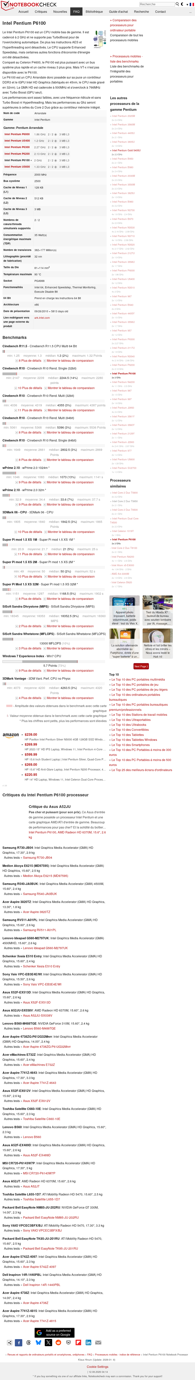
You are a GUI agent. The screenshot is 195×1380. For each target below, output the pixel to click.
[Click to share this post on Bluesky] (38, 1342)
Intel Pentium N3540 (123, 356)
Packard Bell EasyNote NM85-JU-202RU (51, 1217)
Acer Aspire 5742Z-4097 (39, 1266)
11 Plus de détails (28, 410)
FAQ (76, 11)
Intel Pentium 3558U (123, 262)
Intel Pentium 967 (122, 296)
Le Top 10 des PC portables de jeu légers (140, 689)
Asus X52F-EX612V (36, 1101)
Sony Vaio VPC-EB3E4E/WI (42, 984)
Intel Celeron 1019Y (123, 531)
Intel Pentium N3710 (123, 236)
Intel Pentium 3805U (123, 141)
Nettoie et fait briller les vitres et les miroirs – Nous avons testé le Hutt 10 (158, 651)
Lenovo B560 (32, 1137)
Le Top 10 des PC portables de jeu (135, 684)
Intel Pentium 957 (122, 330)
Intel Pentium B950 (122, 158)
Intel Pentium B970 (122, 219)
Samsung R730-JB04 (37, 857)
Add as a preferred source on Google (58, 1332)
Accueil (23, 11)
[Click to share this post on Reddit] (58, 1342)
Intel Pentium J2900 (123, 442)
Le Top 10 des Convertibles (130, 729)
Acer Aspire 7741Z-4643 (39, 1082)
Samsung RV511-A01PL (39, 930)
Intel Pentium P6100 (124, 373)
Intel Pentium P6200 (17, 153)
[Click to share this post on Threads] (28, 1342)
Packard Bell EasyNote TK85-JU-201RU (50, 1248)
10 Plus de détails (28, 388)
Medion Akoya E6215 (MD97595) (45, 875)
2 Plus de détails (28, 626)
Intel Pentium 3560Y (123, 425)
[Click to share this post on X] (48, 1342)
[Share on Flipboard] (78, 1342)
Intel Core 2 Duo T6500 (125, 509)
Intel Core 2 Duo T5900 (125, 492)
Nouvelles (60, 11)
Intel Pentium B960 (122, 201)
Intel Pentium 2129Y (123, 433)
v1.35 (4, 785)
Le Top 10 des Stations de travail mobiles (139, 714)
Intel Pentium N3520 (123, 244)
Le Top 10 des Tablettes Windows (134, 739)
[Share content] (9, 1342)
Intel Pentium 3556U (123, 322)
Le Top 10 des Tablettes (128, 734)
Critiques (41, 11)
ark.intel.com (42, 317)
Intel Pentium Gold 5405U (126, 150)
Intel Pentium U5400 (17, 140)
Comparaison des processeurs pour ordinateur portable (123, 25)
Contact (160, 11)
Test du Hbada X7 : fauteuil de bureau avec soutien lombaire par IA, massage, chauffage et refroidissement (158, 617)
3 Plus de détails (28, 648)
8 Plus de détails (28, 360)
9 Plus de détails (28, 482)
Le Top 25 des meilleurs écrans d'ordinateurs (142, 770)
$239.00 (31, 734)
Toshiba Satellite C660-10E (41, 1119)
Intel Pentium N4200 (123, 382)
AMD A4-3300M (120, 573)
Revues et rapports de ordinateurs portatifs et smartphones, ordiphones (45, 1354)
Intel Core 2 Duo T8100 (124, 548)
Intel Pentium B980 (122, 167)
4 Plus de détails (28, 698)
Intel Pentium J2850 (123, 407)
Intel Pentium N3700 (123, 210)
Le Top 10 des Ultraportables (131, 719)
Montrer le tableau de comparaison (69, 360)
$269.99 (31, 744)
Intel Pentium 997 (122, 399)
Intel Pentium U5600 (17, 166)
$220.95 (31, 774)
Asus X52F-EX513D (37, 1002)
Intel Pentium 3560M (123, 124)
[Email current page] (98, 1342)
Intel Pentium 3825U (123, 193)
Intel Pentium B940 (122, 305)
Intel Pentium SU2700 (124, 468)
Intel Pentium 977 (122, 450)
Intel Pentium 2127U (123, 253)
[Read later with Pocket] (68, 1342)
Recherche (141, 11)
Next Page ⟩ (141, 666)
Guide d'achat (118, 11)
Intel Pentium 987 (122, 390)
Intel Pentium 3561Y (123, 416)
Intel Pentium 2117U (123, 348)
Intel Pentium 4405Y (123, 313)
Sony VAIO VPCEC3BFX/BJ (42, 1230)
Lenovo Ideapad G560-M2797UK (45, 948)
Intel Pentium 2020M (123, 116)
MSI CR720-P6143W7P (39, 1173)
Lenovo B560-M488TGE (39, 1028)
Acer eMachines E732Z (39, 1064)
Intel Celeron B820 (122, 582)
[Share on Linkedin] (88, 1342)
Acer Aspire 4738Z (35, 1303)
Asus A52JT (31, 1186)
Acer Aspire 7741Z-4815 (39, 1321)
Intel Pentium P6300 (17, 147)
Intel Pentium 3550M (123, 184)
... (190, 11)
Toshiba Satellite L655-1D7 (41, 1199)
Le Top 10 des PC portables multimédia (138, 679)
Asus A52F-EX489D (37, 1155)
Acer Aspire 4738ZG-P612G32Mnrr (47, 1046)
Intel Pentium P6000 (17, 134)
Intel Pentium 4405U (123, 133)
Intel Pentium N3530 (123, 227)
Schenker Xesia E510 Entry (41, 966)
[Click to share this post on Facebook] (18, 1342)
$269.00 (31, 764)
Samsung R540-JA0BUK (40, 894)
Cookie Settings (97, 1366)
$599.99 (31, 754)
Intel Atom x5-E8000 (123, 565)
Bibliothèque (94, 11)
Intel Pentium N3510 (123, 287)
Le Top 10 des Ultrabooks (129, 724)
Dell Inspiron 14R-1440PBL (41, 1285)
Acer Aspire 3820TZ (36, 912)
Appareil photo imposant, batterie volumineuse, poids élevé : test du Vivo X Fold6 (124, 617)
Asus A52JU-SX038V (37, 1015)
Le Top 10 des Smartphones (131, 745)
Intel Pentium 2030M (123, 176)
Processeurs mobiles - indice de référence (117, 1354)
